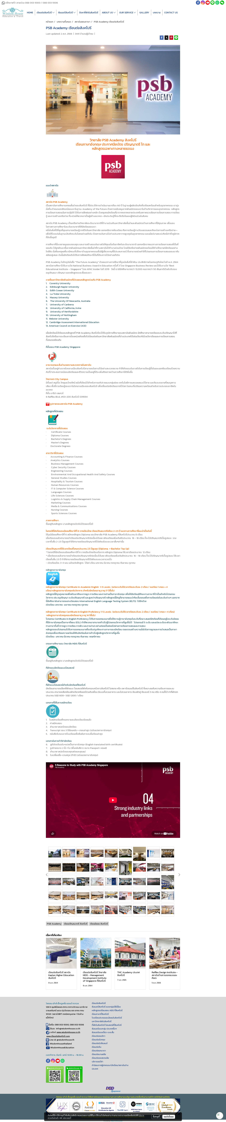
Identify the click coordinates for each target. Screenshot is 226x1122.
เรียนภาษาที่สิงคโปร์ (100, 1014)
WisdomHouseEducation (62, 1047)
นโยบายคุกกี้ (67, 1118)
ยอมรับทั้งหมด (169, 1117)
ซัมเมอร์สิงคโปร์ (65, 12)
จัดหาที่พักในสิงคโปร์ (88, 12)
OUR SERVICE (126, 12)
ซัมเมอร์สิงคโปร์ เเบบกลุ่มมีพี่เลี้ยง (106, 1006)
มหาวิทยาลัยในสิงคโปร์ (101, 1021)
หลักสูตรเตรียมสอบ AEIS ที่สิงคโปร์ (107, 1010)
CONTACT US (171, 12)
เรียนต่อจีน (96, 1047)
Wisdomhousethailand (61, 1043)
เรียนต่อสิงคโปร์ (44, 12)
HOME (30, 12)
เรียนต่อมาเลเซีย (99, 1054)
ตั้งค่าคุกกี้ (156, 1117)
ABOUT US (107, 12)
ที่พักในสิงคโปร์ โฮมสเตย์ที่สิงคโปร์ (107, 1025)
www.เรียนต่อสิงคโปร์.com (58, 1036)
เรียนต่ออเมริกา (98, 1036)
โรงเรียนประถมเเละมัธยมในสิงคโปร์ (107, 1017)
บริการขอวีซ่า (97, 1061)
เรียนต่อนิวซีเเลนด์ (99, 1043)
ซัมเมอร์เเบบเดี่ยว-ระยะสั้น (103, 1032)
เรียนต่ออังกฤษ (98, 1039)
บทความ (157, 12)
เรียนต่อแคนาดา (99, 1050)
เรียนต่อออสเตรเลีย (100, 1057)
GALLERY (144, 12)
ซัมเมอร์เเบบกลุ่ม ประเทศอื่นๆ (104, 1028)
